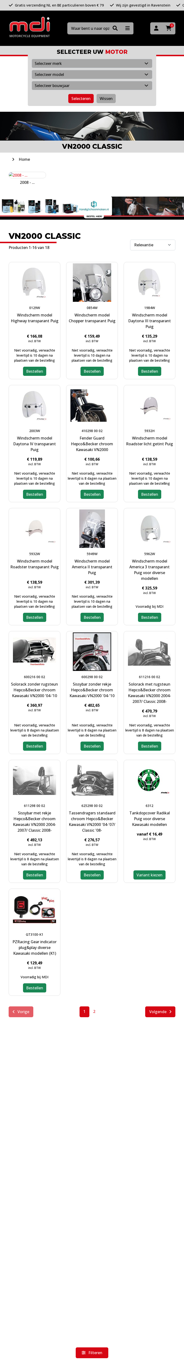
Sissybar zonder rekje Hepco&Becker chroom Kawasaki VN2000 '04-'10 (92, 690)
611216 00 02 (149, 677)
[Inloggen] (156, 28)
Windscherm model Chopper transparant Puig (92, 317)
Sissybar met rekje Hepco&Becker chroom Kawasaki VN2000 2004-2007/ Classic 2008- (34, 821)
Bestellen (34, 371)
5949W (92, 553)
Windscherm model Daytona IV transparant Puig (34, 443)
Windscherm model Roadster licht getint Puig (149, 440)
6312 (149, 805)
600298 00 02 (92, 677)
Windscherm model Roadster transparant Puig (34, 564)
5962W (149, 553)
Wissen (106, 98)
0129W (34, 307)
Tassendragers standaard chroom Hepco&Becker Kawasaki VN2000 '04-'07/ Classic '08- (92, 821)
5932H (149, 430)
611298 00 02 (34, 805)
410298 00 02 (92, 430)
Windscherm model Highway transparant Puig (34, 317)
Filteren (94, 1352)
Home (24, 159)
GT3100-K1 (34, 934)
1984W (149, 307)
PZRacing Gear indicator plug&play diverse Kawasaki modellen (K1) (34, 947)
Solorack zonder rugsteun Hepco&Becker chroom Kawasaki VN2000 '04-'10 (34, 690)
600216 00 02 (34, 677)
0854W (92, 307)
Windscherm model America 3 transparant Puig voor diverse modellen (149, 569)
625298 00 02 (92, 805)
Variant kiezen (149, 875)
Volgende (158, 1011)
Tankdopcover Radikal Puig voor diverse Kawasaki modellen (149, 818)
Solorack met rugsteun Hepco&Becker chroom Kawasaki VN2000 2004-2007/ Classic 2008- (149, 693)
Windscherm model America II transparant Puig (92, 566)
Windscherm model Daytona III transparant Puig (149, 320)
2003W (34, 430)
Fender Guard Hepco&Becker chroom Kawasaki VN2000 (92, 443)
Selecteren (81, 98)
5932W (34, 553)
